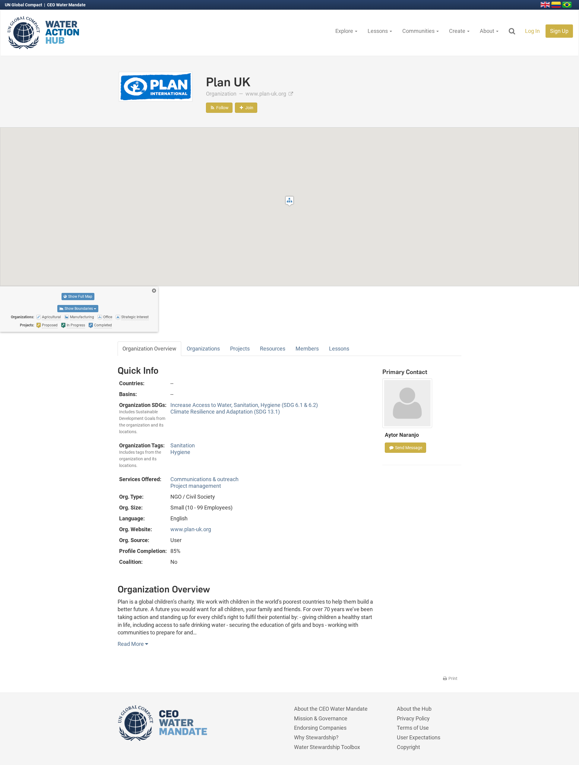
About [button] (487, 31)
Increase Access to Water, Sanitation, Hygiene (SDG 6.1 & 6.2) (244, 405)
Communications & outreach (204, 479)
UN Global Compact (24, 4)
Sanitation (182, 445)
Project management (195, 486)
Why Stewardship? (316, 737)
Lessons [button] (378, 31)
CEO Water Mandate (66, 4)
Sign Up (559, 31)
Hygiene (180, 452)
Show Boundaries (79, 308)
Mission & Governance (320, 718)
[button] (289, 201)
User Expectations (418, 737)
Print (452, 678)
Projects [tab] (240, 348)
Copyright (408, 747)
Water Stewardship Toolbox (327, 747)
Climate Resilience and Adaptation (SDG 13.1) (225, 411)
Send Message (408, 447)
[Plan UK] (155, 86)
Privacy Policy (413, 718)
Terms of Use (413, 728)
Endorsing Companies (320, 728)
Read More (131, 644)
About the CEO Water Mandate (331, 709)
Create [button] (458, 31)
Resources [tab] (272, 348)
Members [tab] (307, 348)
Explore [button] (344, 31)
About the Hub (414, 709)
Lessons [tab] (339, 348)
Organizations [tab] (203, 348)
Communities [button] (419, 31)
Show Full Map (79, 296)
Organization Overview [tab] (149, 348)
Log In (532, 31)
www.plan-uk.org (266, 93)
